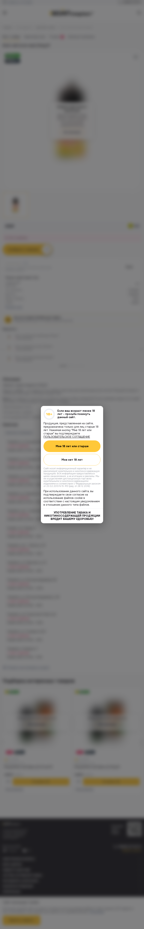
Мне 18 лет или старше (72, 446)
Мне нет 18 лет (72, 459)
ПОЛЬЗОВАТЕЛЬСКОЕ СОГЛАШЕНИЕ (67, 436)
